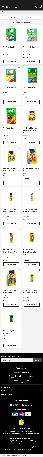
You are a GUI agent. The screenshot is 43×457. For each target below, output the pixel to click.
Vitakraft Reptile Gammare (9, 332)
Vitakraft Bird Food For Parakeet (31, 170)
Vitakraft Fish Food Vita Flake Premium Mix (30, 292)
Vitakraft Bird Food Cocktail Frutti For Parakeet (30, 129)
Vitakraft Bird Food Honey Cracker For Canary (10, 210)
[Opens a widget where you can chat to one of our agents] (35, 447)
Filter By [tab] (13, 18)
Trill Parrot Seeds (9, 128)
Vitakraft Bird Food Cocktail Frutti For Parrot (10, 170)
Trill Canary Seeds (9, 87)
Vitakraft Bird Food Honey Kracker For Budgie (30, 210)
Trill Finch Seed (8, 47)
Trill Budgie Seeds (29, 47)
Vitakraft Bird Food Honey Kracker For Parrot (30, 251)
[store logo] (11, 7)
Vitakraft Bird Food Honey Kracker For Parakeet (10, 251)
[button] (19, 27)
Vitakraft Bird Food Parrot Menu (10, 291)
